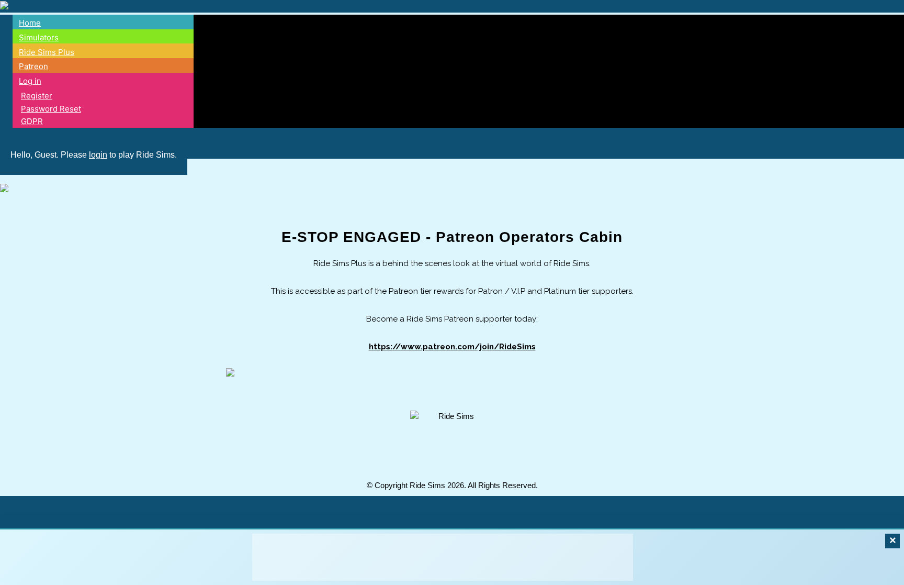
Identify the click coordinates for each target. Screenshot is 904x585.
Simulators (39, 37)
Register (36, 96)
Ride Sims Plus (46, 52)
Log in (30, 81)
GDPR (32, 121)
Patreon (33, 66)
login (98, 154)
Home (30, 23)
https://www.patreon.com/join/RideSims (452, 346)
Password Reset (51, 109)
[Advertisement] (442, 557)
